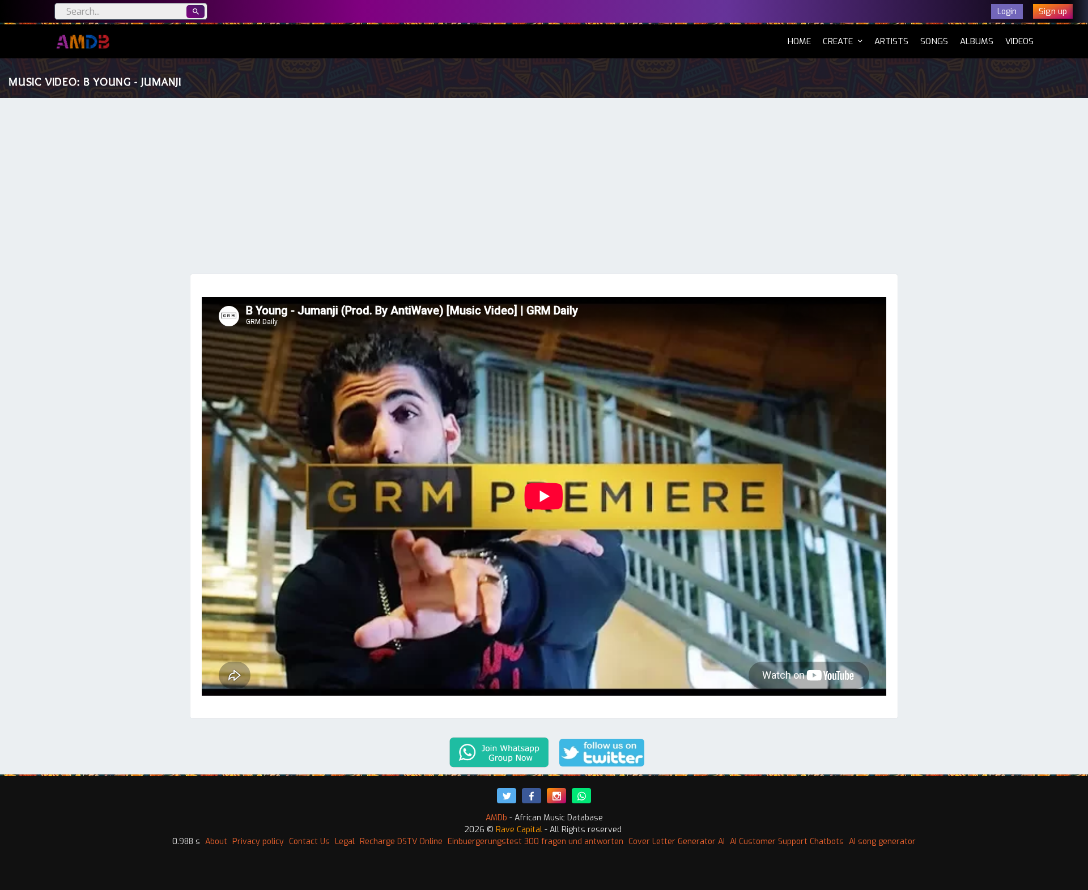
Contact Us (309, 841)
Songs (934, 41)
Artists (891, 41)
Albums (976, 41)
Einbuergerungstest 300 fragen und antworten (535, 841)
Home (799, 41)
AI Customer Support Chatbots (787, 841)
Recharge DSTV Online (401, 841)
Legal (345, 841)
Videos (1019, 41)
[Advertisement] (544, 188)
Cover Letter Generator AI (676, 841)
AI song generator (882, 841)
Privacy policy (258, 841)
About (216, 841)
